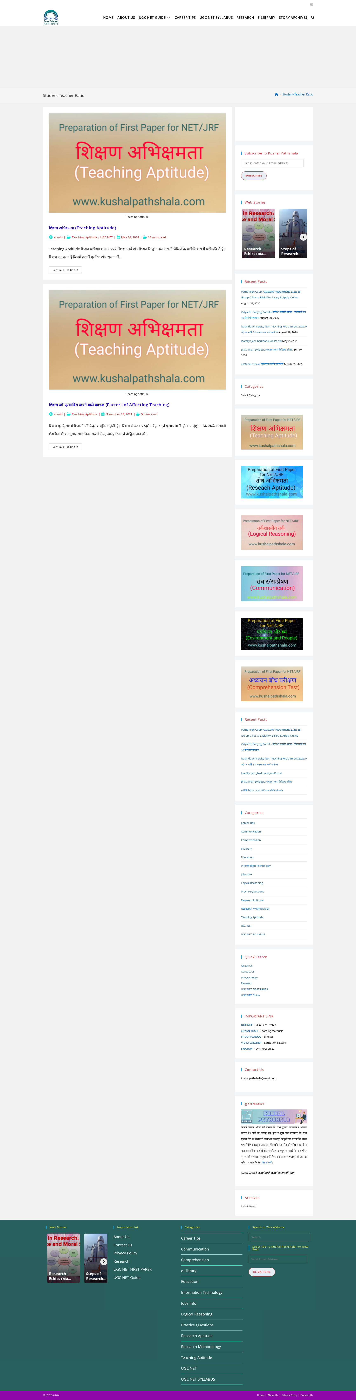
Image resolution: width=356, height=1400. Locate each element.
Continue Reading (67, 270)
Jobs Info (246, 874)
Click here (262, 1271)
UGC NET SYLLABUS (253, 934)
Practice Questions (252, 891)
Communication (251, 831)
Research (246, 983)
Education (247, 857)
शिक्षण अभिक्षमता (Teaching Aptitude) (82, 228)
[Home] (276, 94)
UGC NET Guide (250, 995)
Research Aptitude (252, 900)
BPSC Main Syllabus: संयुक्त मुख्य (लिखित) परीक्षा (266, 349)
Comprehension (251, 840)
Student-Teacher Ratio (297, 94)
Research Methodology (255, 908)
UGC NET (106, 237)
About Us (246, 966)
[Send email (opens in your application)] (311, 4)
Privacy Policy (249, 977)
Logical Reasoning (252, 883)
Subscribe (253, 175)
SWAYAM (246, 1048)
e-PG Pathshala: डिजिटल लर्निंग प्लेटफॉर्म (262, 364)
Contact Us (247, 971)
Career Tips (248, 823)
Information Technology (256, 866)
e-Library (246, 848)
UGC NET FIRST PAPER (254, 989)
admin (58, 237)
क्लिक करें (267, 1162)
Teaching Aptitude (84, 237)
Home (260, 1395)
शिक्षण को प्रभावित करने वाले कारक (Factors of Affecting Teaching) (109, 404)
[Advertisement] (178, 57)
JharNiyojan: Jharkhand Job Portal (261, 341)
